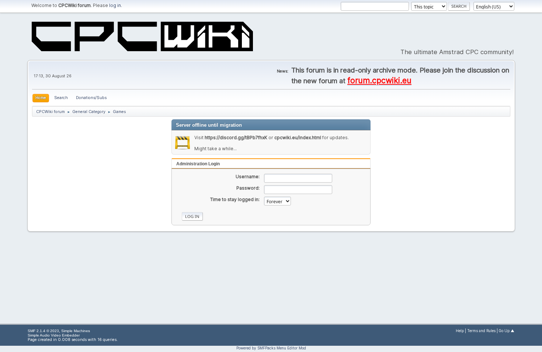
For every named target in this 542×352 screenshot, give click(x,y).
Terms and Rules (481, 331)
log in (115, 5)
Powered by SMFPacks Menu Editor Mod (271, 348)
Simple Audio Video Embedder (54, 335)
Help (460, 331)
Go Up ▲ (506, 331)
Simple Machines (75, 331)
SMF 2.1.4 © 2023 (43, 331)
